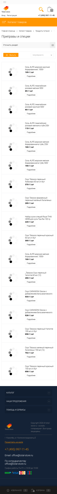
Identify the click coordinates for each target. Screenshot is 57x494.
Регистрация (12, 15)
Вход (3, 15)
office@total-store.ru (22, 455)
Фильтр (12, 55)
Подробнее (31, 76)
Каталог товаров (17, 22)
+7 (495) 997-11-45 (46, 15)
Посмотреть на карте (14, 442)
